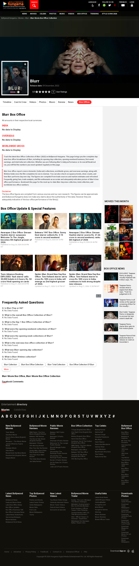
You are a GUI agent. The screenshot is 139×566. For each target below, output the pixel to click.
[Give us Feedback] (123, 5)
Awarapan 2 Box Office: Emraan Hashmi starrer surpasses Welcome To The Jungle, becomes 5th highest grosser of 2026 (16, 237)
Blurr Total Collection (56, 364)
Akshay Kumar (100, 430)
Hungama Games (101, 510)
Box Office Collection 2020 (125, 482)
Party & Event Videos (57, 507)
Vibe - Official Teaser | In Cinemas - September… (80, 518)
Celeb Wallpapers (35, 505)
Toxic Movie (10, 432)
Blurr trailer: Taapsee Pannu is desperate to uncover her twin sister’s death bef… (127, 315)
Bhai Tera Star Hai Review (38, 448)
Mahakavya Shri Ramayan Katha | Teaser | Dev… (80, 522)
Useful (101, 493)
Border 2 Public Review (58, 460)
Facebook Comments (12, 381)
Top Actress (125, 460)
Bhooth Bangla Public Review (58, 448)
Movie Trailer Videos (57, 505)
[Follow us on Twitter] (109, 5)
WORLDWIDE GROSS (13, 146)
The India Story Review (37, 459)
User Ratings (49, 92)
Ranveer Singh (100, 434)
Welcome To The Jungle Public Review (59, 444)
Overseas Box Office (126, 446)
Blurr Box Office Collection (32, 364)
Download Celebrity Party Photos (126, 516)
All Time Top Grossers (125, 441)
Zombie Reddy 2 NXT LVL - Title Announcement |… (80, 513)
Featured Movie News (13, 502)
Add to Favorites (25, 64)
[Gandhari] (126, 214)
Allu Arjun (98, 439)
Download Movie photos (126, 511)
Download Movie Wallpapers (125, 540)
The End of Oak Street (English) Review (37, 440)
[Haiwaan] (126, 251)
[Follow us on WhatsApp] (104, 5)
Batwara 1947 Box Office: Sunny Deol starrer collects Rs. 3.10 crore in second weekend (50, 235)
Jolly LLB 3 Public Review (59, 467)
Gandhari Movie (11, 435)
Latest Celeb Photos (36, 502)
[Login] (132, 6)
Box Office (81, 425)
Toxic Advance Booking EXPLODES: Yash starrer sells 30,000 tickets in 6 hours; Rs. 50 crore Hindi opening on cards (16, 278)
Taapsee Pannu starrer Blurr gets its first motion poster (127, 326)
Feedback (44, 552)
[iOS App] (133, 551)
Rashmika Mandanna (102, 444)
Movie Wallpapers (35, 512)
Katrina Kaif (99, 432)
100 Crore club (124, 450)
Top (100, 425)
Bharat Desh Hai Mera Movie (16, 453)
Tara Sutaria (99, 454)
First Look (32, 510)
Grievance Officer (72, 552)
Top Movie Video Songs (58, 500)
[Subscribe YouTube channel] (115, 5)
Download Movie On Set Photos (126, 534)
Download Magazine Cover (125, 528)
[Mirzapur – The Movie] (126, 233)
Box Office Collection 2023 (125, 464)
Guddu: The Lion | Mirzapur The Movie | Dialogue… (81, 501)
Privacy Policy (31, 552)
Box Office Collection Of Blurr (82, 364)
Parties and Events (36, 500)
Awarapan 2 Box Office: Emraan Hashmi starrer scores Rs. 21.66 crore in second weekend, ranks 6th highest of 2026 (84, 236)
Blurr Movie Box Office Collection (43, 376)
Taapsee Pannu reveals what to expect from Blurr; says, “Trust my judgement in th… (126, 290)
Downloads (127, 494)
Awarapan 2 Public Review (56, 437)
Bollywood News (11, 500)
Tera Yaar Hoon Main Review (36, 455)
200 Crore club (124, 454)
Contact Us (57, 552)
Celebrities (20, 409)
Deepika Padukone (102, 437)
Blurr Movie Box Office (13, 376)
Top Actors (125, 458)
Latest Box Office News (14, 505)
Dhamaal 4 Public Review (59, 441)
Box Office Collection (125, 433)
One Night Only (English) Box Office (81, 433)
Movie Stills (33, 507)
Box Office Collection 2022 (125, 470)
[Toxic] (112, 214)
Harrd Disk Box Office (78, 439)
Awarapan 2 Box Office (79, 450)
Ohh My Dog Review (36, 446)
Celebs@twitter (100, 502)
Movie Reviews (11, 520)
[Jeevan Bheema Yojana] (112, 251)
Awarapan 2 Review (36, 443)
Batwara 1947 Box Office (79, 452)
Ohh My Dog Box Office (79, 459)
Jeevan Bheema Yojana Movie (14, 445)
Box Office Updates (12, 507)
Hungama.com (100, 505)
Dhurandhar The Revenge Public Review (58, 452)
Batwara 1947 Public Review (57, 433)
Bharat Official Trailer (102, 519)
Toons (31, 515)
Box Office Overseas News (15, 512)
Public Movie (56, 427)
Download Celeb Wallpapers (125, 506)
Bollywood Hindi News (14, 522)
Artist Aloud (99, 507)
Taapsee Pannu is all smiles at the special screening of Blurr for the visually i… (127, 303)
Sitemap (98, 512)
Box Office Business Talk (14, 510)
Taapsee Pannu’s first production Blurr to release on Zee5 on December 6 (127, 339)
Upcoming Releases (13, 517)
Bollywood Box (126, 427)
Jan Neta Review (35, 461)
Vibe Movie (10, 450)
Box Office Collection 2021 (125, 476)
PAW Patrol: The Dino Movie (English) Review (37, 433)
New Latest (55, 494)
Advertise (17, 552)
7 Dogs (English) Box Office (81, 430)
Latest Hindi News (101, 497)
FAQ (85, 552)
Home (6, 552)
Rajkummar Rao (100, 457)
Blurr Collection (10, 364)
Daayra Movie (10, 458)
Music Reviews (100, 517)
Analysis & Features (125, 437)
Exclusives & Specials (58, 510)
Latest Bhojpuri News (102, 500)
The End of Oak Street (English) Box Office (79, 455)
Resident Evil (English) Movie (16, 455)
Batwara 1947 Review (36, 436)
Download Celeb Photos (126, 501)
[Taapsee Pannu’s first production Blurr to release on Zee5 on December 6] (111, 342)
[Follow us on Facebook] (99, 5)
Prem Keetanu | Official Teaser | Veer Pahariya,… (80, 509)
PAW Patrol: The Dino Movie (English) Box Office (81, 446)
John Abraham (100, 449)
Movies (21, 18)
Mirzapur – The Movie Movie (16, 441)
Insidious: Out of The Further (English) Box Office (81, 442)
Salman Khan (100, 447)
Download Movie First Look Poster (125, 522)
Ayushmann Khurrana (102, 452)
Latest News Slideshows (14, 515)
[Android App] (128, 551)
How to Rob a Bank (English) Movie (16, 438)
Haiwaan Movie (11, 448)
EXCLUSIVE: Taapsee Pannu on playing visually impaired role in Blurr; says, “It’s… (127, 276)
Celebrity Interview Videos (59, 502)
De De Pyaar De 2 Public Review (59, 463)
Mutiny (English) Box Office (80, 436)
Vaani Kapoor (100, 442)
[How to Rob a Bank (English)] (112, 233)
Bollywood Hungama (9, 18)
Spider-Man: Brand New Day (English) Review (37, 451)
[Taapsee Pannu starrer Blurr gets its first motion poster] (111, 330)
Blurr (27, 18)
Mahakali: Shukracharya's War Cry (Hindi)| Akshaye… (80, 505)
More (6, 369)
